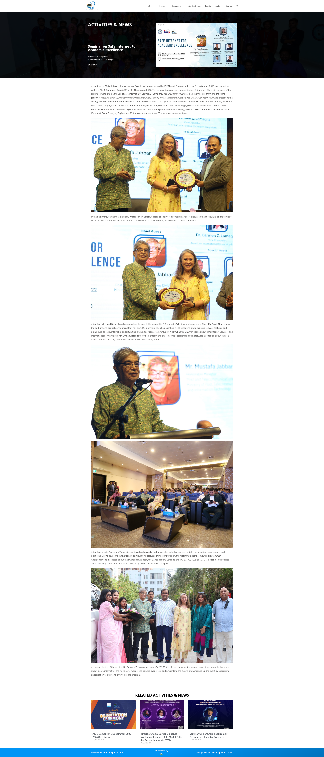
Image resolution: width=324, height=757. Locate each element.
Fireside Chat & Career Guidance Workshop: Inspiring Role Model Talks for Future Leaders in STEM (161, 737)
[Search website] (237, 6)
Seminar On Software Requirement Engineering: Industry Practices (209, 735)
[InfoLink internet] (161, 754)
